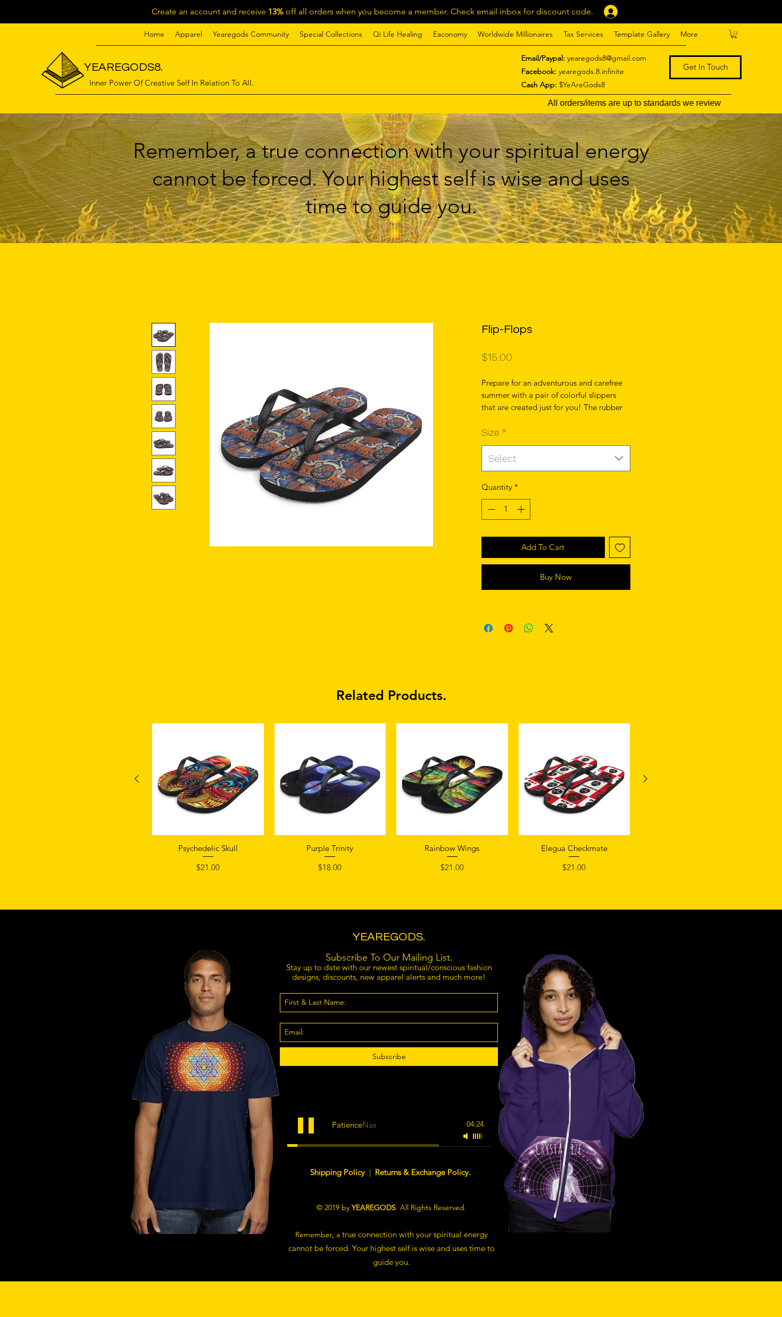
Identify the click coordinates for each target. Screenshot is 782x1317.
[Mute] (466, 1148)
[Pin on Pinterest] (508, 640)
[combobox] (555, 470)
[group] (391, 824)
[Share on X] (549, 640)
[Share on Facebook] (488, 640)
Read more (499, 419)
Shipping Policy (338, 1184)
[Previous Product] (136, 791)
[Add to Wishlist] (620, 559)
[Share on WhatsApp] (528, 640)
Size (493, 443)
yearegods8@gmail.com (606, 58)
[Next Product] (645, 791)
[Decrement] (490, 521)
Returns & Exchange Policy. (423, 1184)
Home (163, 283)
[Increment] (522, 521)
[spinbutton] (506, 521)
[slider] (478, 1148)
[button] (188, 34)
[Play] (306, 1137)
